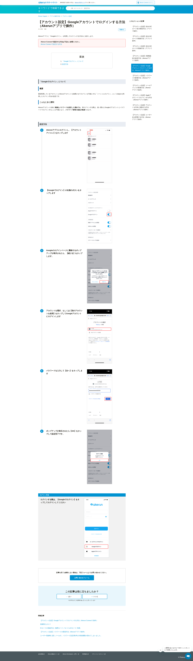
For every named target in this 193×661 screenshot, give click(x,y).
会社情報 (40, 654)
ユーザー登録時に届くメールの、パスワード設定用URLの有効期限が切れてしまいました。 (71, 635)
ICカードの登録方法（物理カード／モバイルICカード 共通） (60, 628)
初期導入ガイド (45, 624)
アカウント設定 (67, 16)
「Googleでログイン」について (72, 61)
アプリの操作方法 (55, 16)
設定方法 (65, 64)
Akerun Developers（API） (70, 654)
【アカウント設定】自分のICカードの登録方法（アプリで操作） (142, 48)
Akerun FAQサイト (80, 2)
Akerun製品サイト (53, 654)
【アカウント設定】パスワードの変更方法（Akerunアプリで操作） (63, 632)
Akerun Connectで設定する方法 (51, 44)
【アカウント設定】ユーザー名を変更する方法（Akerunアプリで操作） (142, 117)
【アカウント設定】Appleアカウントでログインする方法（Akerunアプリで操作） (142, 97)
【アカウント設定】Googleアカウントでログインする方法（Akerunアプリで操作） (142, 68)
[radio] (69, 596)
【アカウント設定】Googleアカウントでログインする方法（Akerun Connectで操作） (69, 620)
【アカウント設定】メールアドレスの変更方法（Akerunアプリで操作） (142, 88)
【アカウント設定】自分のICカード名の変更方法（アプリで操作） (142, 29)
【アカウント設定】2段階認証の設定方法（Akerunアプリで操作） (141, 58)
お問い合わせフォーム (81, 578)
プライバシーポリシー (98, 654)
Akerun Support (42, 16)
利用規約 (84, 654)
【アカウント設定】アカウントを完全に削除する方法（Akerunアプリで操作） (142, 107)
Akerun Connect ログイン (146, 2)
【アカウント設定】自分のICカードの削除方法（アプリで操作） (142, 38)
